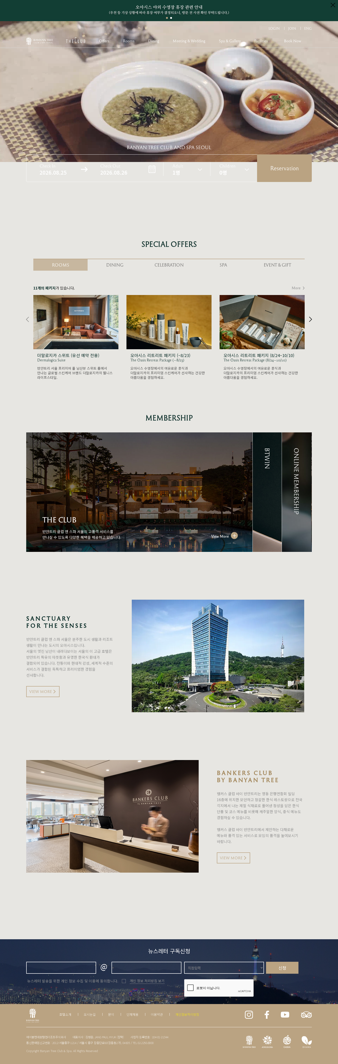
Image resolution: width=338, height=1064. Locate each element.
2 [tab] (171, 18)
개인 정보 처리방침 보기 (147, 980)
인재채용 (132, 1014)
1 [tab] (167, 18)
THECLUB (75, 40)
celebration (169, 264)
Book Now (292, 40)
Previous (27, 319)
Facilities (261, 40)
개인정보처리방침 (187, 1014)
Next (310, 319)
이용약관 (157, 1014)
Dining (153, 40)
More (296, 288)
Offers (104, 40)
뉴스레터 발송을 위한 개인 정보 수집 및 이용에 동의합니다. (72, 980)
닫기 (333, 5)
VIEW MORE (40, 691)
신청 (282, 968)
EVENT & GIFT (277, 264)
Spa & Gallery (230, 40)
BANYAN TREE (39, 41)
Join (292, 28)
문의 (111, 1014)
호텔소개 (65, 1014)
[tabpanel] (169, 10)
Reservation (284, 168)
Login (274, 28)
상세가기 (75, 337)
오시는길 (90, 1014)
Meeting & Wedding (189, 40)
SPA (223, 264)
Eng (308, 28)
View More (220, 536)
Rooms (129, 40)
